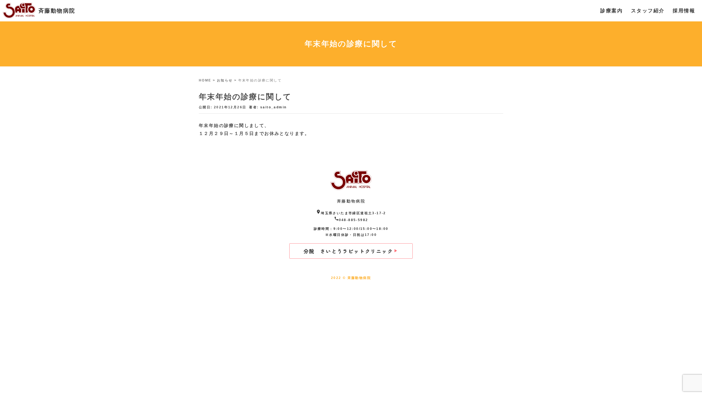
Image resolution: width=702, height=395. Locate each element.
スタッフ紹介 (647, 10)
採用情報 (684, 10)
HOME (205, 80)
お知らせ (225, 80)
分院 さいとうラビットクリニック (348, 251)
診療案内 (611, 10)
